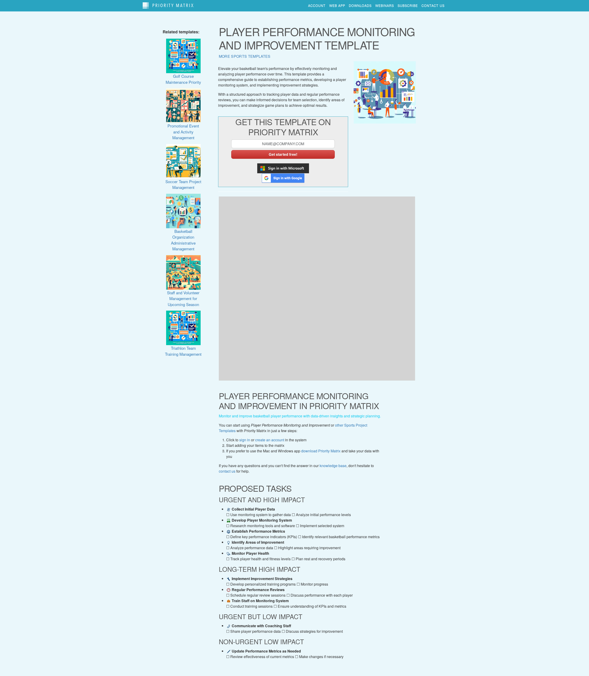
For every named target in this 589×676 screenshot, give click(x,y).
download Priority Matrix (321, 451)
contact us (433, 5)
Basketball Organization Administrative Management (183, 239)
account (317, 5)
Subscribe (408, 5)
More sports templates (245, 56)
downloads (360, 5)
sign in (244, 439)
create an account (269, 439)
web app (337, 5)
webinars (384, 5)
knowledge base (333, 465)
